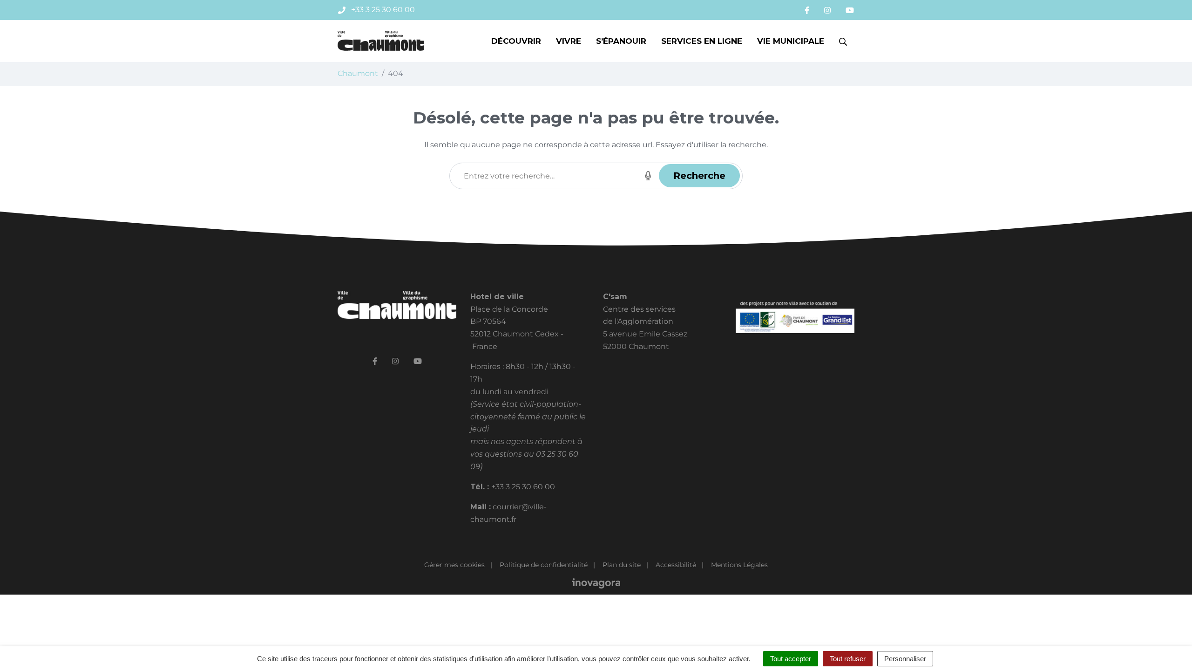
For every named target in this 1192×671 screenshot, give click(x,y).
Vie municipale (790, 41)
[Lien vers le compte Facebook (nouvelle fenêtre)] (807, 10)
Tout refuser (848, 659)
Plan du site (622, 565)
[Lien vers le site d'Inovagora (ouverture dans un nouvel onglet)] (596, 583)
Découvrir (516, 41)
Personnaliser (905, 659)
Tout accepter (790, 659)
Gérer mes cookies (454, 565)
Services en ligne (701, 41)
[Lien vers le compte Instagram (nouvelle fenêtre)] (827, 10)
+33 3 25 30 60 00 (523, 486)
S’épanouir (621, 41)
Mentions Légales (739, 565)
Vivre (568, 41)
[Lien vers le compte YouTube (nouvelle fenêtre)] (849, 10)
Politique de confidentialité (544, 565)
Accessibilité (676, 565)
